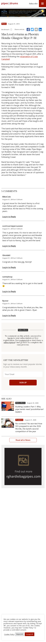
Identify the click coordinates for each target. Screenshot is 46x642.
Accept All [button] (29, 634)
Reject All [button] (19, 634)
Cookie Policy (9, 634)
